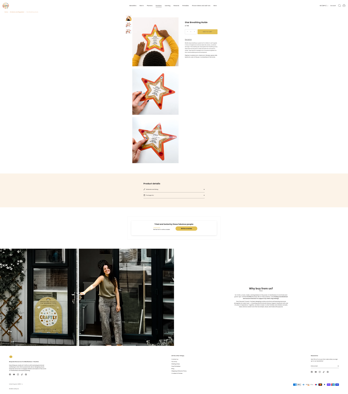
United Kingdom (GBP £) (15, 384)
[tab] (189, 39)
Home (6, 12)
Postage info (150, 195)
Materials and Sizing (152, 189)
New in (142, 6)
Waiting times (175, 364)
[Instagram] (18, 374)
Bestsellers (133, 6)
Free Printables (175, 366)
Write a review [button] (186, 228)
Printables (185, 6)
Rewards (176, 6)
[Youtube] (14, 374)
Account (333, 6)
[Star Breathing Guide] (128, 18)
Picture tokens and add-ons (201, 6)
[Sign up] (338, 366)
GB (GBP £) (323, 6)
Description (188, 39)
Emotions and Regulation (17, 12)
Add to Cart (207, 31)
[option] (129, 18)
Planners (150, 6)
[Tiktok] (22, 374)
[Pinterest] (26, 374)
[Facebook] (10, 374)
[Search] (339, 6)
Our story (174, 361)
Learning (167, 6)
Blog (172, 368)
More (215, 6)
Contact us (174, 359)
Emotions (159, 6)
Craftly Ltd (16, 388)
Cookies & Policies (176, 373)
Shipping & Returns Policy (179, 371)
